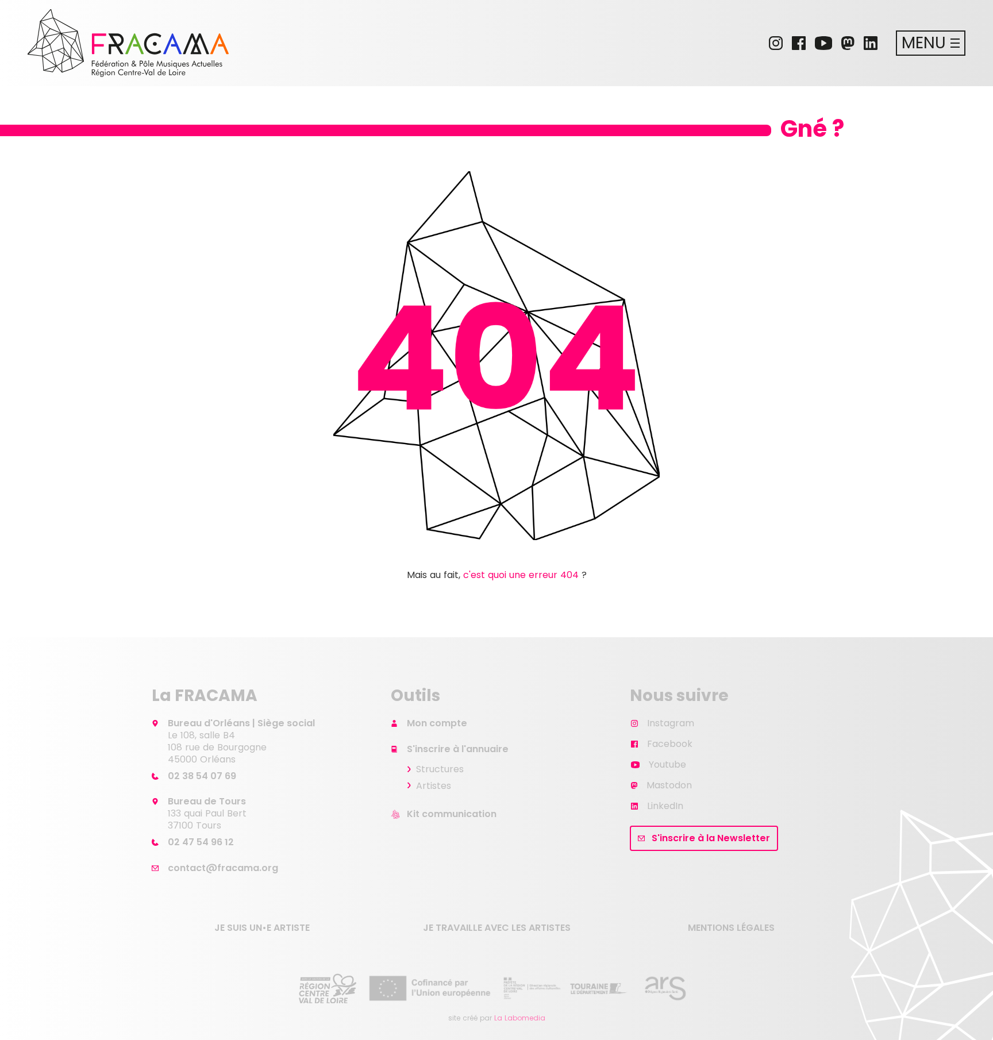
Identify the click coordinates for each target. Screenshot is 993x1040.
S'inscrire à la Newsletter (711, 838)
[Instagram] (776, 43)
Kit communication (451, 814)
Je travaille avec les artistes (497, 927)
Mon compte (437, 723)
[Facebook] (799, 43)
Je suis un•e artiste (262, 927)
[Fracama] (128, 43)
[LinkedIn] (870, 43)
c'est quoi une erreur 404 (521, 574)
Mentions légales (731, 927)
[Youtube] (823, 43)
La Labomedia (519, 1018)
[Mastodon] (848, 43)
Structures (440, 769)
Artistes (433, 785)
